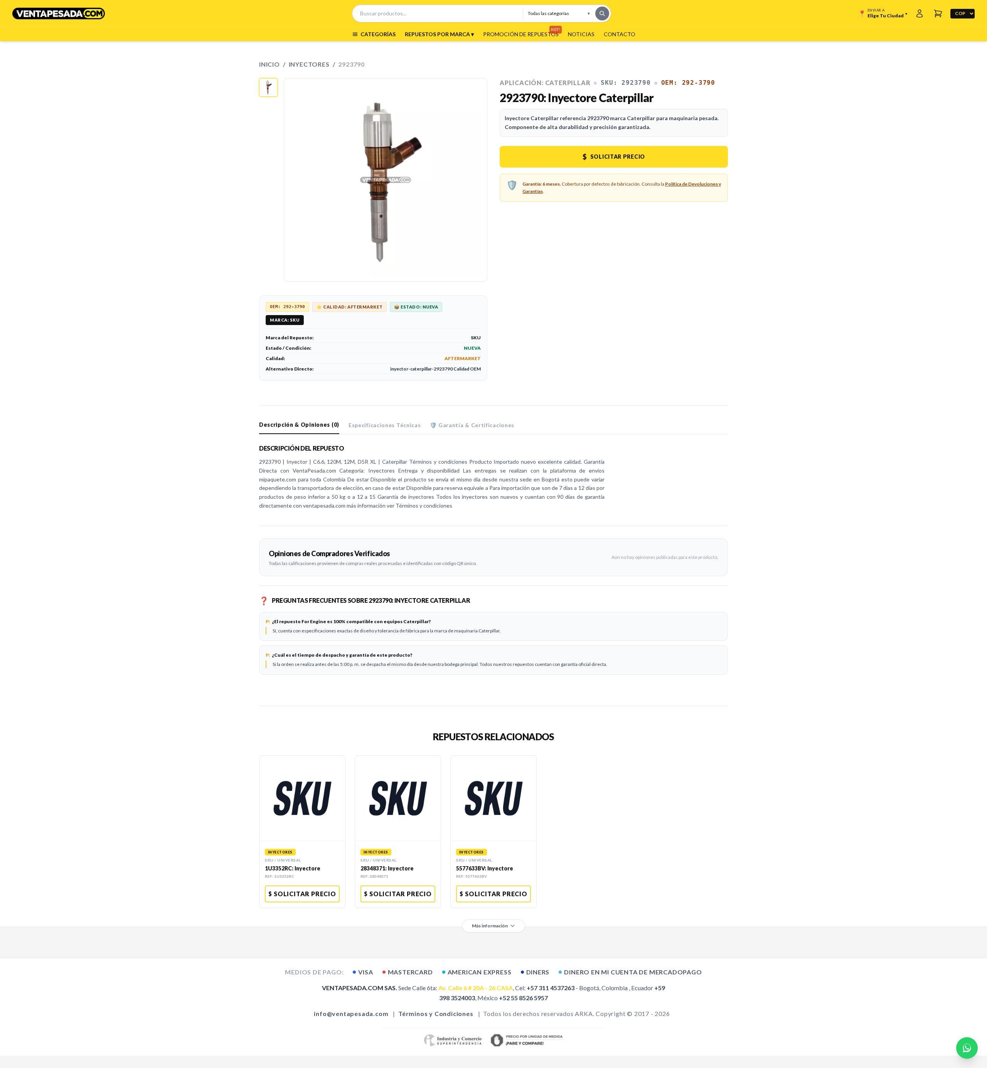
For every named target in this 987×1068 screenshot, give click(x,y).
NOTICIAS (581, 34)
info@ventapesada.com (351, 1013)
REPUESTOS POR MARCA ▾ (439, 34)
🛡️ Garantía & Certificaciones (472, 425)
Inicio (269, 64)
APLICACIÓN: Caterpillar (545, 82)
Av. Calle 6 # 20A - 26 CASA (475, 987)
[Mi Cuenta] (919, 13)
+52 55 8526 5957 (523, 997)
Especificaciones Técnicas (385, 425)
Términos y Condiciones (435, 1013)
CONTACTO (619, 34)
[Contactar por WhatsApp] (967, 1048)
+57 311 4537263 (550, 987)
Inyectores (309, 64)
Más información (490, 926)
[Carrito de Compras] (938, 13)
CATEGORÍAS (378, 34)
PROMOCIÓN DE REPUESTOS (521, 33)
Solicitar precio (614, 157)
